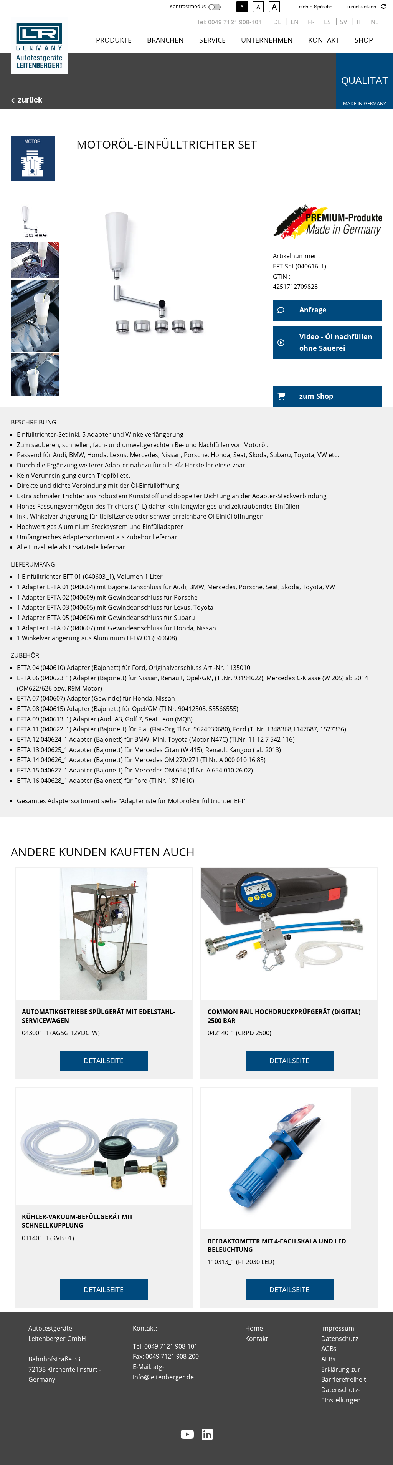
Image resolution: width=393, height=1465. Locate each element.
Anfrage (313, 309)
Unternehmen (267, 40)
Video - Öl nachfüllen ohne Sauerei (335, 342)
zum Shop (316, 396)
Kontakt (323, 40)
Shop (364, 40)
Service (212, 40)
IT (359, 22)
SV (343, 22)
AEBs (328, 1359)
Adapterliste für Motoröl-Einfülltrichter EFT (182, 801)
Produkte (114, 40)
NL (374, 22)
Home (254, 1328)
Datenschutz (339, 1338)
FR (311, 22)
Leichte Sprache (314, 6)
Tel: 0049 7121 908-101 (229, 21)
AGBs (329, 1348)
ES (327, 22)
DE (277, 22)
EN (295, 22)
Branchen (165, 40)
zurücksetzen (362, 6)
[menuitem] (115, 41)
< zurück (26, 99)
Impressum (337, 1328)
